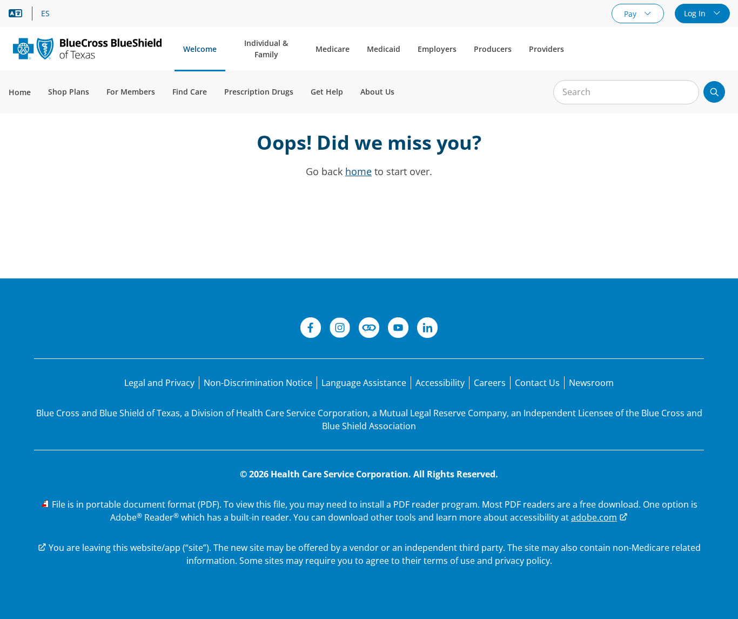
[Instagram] (340, 329)
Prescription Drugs (258, 91)
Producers (493, 49)
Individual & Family (266, 48)
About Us (377, 91)
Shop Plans (68, 91)
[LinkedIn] (427, 329)
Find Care (189, 91)
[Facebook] (310, 329)
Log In (696, 13)
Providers (546, 49)
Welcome (200, 49)
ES (45, 13)
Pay (631, 14)
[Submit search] (714, 92)
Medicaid (383, 49)
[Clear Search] (685, 92)
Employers (437, 49)
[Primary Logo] (87, 48)
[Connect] (369, 329)
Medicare (333, 49)
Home (20, 92)
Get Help (327, 91)
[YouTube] (398, 329)
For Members (130, 91)
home (358, 171)
